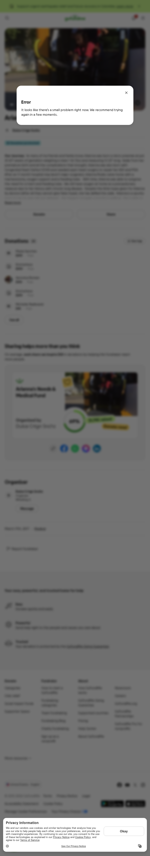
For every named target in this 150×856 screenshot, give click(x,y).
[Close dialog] (126, 93)
